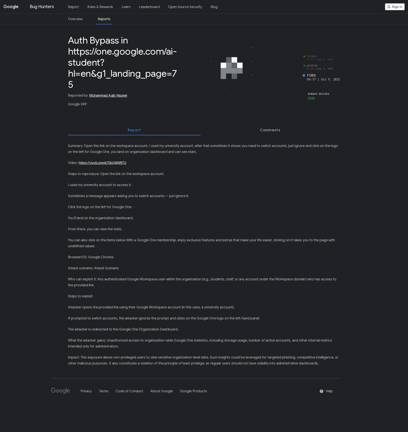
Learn (126, 7)
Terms (103, 391)
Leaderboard (149, 7)
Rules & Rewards (100, 7)
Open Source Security (185, 7)
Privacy (86, 391)
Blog (214, 7)
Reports (104, 19)
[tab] (134, 130)
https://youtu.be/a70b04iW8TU (102, 163)
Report (73, 7)
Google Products (193, 391)
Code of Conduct (129, 391)
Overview (75, 19)
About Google (161, 391)
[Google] (62, 392)
